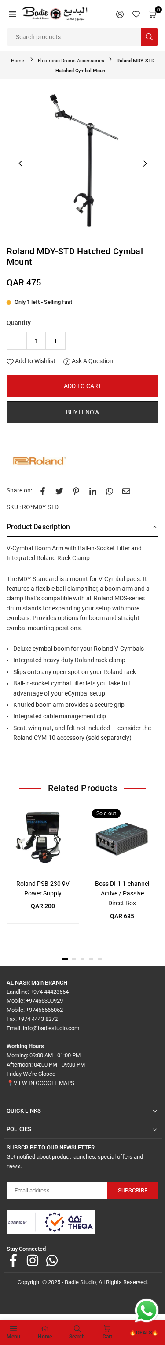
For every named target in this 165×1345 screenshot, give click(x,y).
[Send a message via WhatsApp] (147, 1310)
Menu (13, 1337)
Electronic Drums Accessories (71, 61)
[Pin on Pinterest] (76, 490)
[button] (12, 13)
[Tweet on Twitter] (59, 490)
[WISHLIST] (136, 13)
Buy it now (82, 412)
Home (17, 61)
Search (77, 1337)
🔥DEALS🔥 (143, 1333)
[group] (82, 161)
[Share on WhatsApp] (109, 490)
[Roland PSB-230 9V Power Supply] (43, 838)
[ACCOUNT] (120, 13)
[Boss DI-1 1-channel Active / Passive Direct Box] (122, 838)
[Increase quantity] (55, 340)
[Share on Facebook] (42, 490)
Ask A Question (91, 360)
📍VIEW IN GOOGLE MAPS (40, 1083)
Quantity (19, 322)
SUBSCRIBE (132, 1190)
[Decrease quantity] (16, 340)
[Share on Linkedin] (92, 490)
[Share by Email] (126, 490)
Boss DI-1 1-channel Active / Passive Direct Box (122, 893)
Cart (107, 1337)
